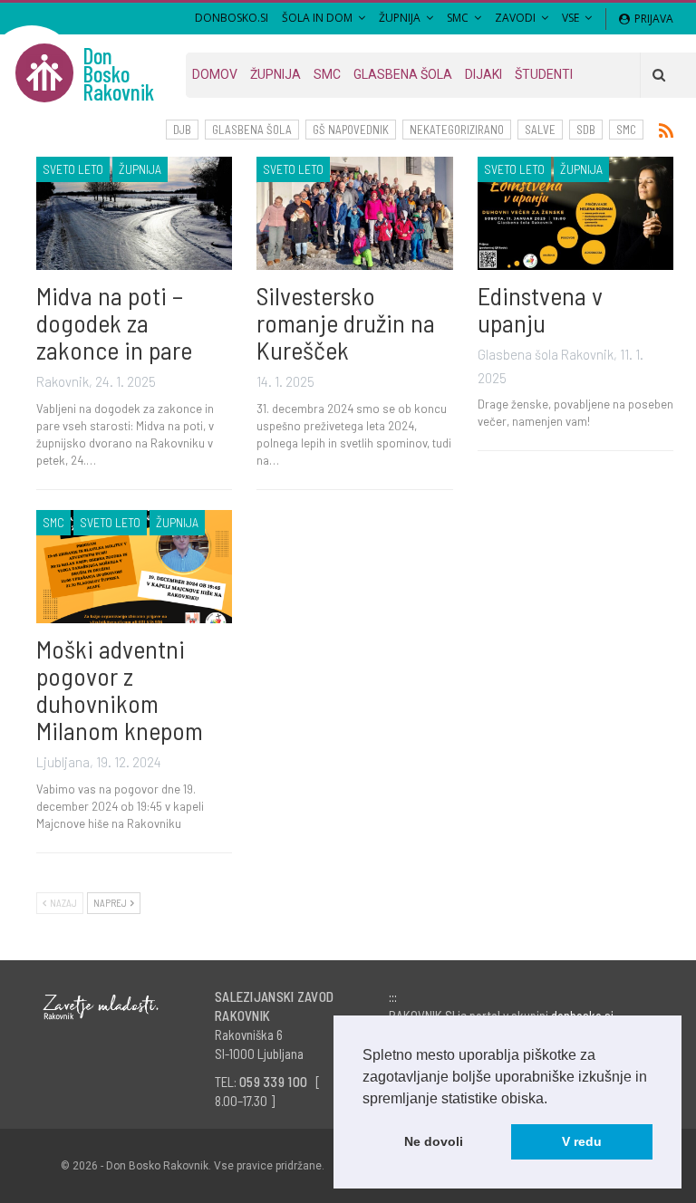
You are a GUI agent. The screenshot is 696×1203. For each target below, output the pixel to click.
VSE (570, 17)
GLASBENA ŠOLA (252, 129)
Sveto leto (73, 169)
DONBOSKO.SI (231, 17)
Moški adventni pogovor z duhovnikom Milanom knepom (119, 689)
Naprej (111, 903)
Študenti (544, 74)
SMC (458, 17)
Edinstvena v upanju (540, 309)
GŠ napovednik (351, 129)
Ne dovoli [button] (433, 1141)
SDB (585, 129)
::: (393, 996)
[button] (553, 1099)
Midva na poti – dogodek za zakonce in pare (114, 322)
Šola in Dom (317, 17)
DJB (182, 129)
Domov (214, 74)
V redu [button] (582, 1141)
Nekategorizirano (457, 129)
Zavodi (515, 17)
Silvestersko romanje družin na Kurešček (345, 322)
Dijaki (483, 74)
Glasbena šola (402, 74)
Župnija (399, 17)
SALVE (540, 129)
